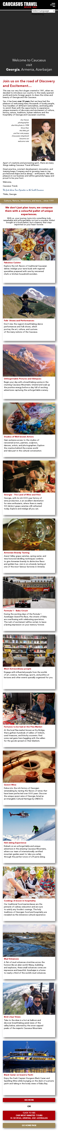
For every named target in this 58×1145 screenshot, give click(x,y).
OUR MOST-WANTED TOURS (29, 1115)
